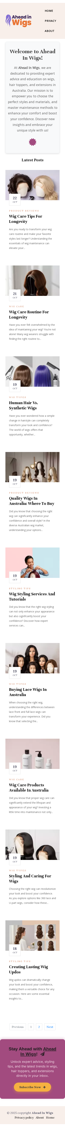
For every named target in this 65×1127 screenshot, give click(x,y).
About (50, 31)
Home (49, 10)
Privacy (50, 20)
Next (50, 1027)
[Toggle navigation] (38, 21)
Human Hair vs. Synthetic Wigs (23, 405)
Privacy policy (24, 1117)
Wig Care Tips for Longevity (25, 219)
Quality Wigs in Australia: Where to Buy (31, 501)
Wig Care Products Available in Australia (29, 788)
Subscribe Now (30, 1087)
